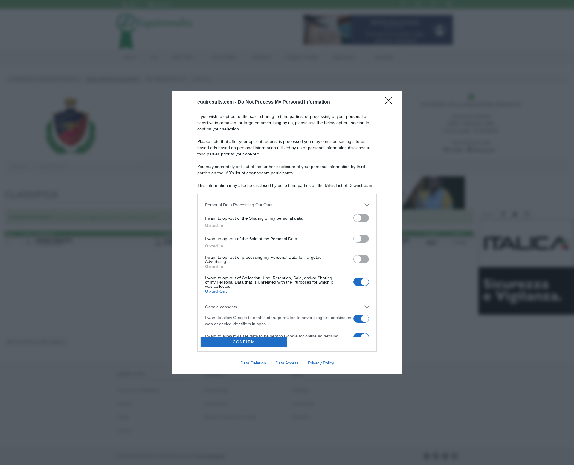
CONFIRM (244, 342)
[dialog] (287, 232)
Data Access (287, 363)
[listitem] (287, 205)
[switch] (361, 218)
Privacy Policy (321, 363)
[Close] (390, 102)
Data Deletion (253, 363)
